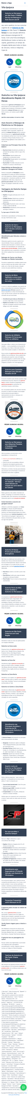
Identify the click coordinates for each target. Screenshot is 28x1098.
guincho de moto (5, 290)
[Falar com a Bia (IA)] (23, 1087)
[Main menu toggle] (25, 3)
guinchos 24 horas (19, 566)
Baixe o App (6, 3)
